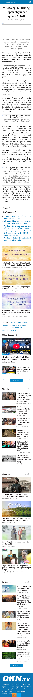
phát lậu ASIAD (14, 328)
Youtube (13, 330)
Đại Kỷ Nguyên (11, 687)
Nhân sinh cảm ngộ (7, 498)
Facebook (5, 325)
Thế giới (18, 438)
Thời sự (18, 427)
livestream (5, 328)
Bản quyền (12, 693)
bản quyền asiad (22, 322)
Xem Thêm (16, 380)
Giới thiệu (4, 691)
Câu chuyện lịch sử (21, 464)
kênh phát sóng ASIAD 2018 (18, 325)
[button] (30, 380)
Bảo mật (4, 693)
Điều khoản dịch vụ (19, 691)
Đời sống (4, 522)
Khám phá (19, 452)
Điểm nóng (19, 403)
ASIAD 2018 (13, 322)
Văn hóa (18, 661)
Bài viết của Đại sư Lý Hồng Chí (10, 267)
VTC (8, 330)
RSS (10, 691)
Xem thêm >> (28, 389)
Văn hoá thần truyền (21, 608)
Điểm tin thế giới (20, 415)
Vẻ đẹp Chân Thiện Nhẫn (8, 572)
